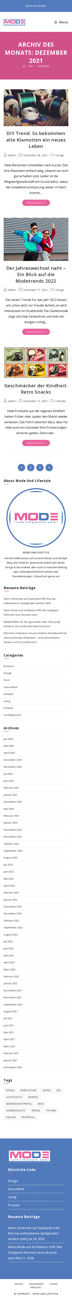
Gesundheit (10, 687)
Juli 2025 (8, 774)
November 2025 (13, 766)
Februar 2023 (11, 892)
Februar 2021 (11, 1053)
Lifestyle (60, 401)
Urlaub (11, 1117)
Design (59, 155)
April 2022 (9, 962)
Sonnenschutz (16, 1110)
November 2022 (13, 913)
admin (12, 155)
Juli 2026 (8, 739)
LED (58, 1090)
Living (7, 701)
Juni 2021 (9, 1025)
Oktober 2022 (11, 920)
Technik (51, 1110)
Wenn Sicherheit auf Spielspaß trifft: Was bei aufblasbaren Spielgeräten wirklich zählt (34, 1233)
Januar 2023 (10, 899)
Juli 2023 (8, 864)
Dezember (43, 66)
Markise (33, 1097)
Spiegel (35, 1110)
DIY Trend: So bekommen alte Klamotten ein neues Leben (36, 139)
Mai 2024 (9, 809)
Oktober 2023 (11, 843)
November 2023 (13, 836)
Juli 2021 (8, 1018)
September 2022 (13, 927)
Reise (41, 1103)
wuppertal (28, 1117)
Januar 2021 (10, 1060)
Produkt (8, 708)
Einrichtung (28, 1090)
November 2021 (13, 997)
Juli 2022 (8, 941)
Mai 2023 (9, 878)
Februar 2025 (11, 787)
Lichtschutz (14, 1097)
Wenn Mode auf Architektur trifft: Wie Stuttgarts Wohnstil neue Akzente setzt (35, 1252)
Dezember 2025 (13, 760)
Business (9, 666)
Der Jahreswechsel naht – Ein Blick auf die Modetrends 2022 (36, 274)
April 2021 (9, 1039)
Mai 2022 (9, 955)
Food (6, 680)
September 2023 (13, 850)
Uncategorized (12, 715)
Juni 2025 (9, 780)
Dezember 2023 (13, 829)
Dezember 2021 (13, 990)
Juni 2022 (9, 948)
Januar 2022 (10, 983)
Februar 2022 (11, 976)
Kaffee (46, 1090)
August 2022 (11, 934)
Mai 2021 (9, 1032)
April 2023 (9, 885)
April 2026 (9, 752)
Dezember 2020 (13, 1067)
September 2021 (13, 1004)
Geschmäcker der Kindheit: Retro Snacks (36, 388)
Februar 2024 (11, 815)
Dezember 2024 (13, 801)
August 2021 (11, 1011)
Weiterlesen (38, 203)
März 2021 (10, 1046)
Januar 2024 (10, 822)
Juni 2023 (9, 871)
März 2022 (10, 969)
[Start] (24, 66)
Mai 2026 (9, 746)
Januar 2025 (10, 794)
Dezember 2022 (13, 906)
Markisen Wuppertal (19, 1103)
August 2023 (11, 857)
